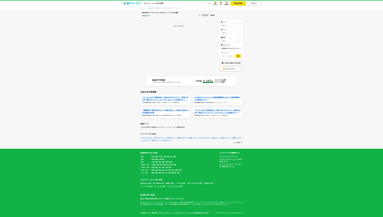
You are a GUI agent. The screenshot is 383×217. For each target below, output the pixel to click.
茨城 (168, 156)
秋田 (168, 165)
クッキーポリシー (178, 213)
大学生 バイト (170, 138)
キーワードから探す (146, 186)
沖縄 (178, 173)
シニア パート (145, 140)
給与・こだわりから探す (195, 183)
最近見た (215, 4)
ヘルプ (208, 3)
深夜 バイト (215, 138)
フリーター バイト (146, 138)
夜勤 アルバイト (182, 138)
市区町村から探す (146, 183)
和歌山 (171, 162)
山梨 (166, 167)
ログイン (254, 3)
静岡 (156, 159)
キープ (220, 4)
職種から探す (170, 183)
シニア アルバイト (204, 138)
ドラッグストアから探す (175, 186)
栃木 (171, 156)
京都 (159, 162)
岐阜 (163, 159)
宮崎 (170, 173)
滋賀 (163, 162)
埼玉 (161, 156)
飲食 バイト (192, 138)
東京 (153, 156)
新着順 (212, 15)
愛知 (153, 159)
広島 (163, 170)
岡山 (159, 170)
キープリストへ (231, 69)
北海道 (154, 165)
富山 (156, 167)
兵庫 (156, 162)
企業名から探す (209, 183)
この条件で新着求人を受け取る (232, 63)
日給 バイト (155, 140)
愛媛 (176, 170)
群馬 (174, 156)
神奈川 (157, 156)
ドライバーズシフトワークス (228, 156)
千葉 (164, 156)
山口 (166, 170)
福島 (174, 165)
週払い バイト (237, 138)
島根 (156, 170)
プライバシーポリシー (165, 213)
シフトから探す (181, 183)
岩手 (161, 165)
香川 (173, 170)
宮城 (164, 165)
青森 (157, 165)
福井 (163, 167)
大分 (166, 173)
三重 (159, 159)
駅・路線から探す (158, 183)
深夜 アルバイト (226, 138)
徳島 (170, 170)
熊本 (163, 173)
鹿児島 (174, 173)
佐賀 (156, 173)
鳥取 (153, 170)
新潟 (153, 167)
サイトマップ (189, 213)
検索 (238, 56)
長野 (170, 167)
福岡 (153, 173)
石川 (159, 167)
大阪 (153, 162)
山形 (171, 165)
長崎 (159, 173)
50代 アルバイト (159, 138)
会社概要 (143, 213)
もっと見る (237, 142)
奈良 (166, 162)
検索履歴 (226, 4)
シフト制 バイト (166, 140)
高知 (180, 170)
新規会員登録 (238, 3)
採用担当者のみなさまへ (201, 213)
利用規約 (154, 213)
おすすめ (205, 15)
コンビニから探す (160, 186)
